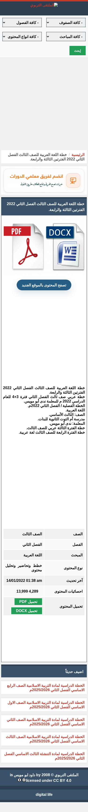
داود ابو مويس (24, 775)
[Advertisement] (44, 104)
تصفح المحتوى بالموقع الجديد (44, 285)
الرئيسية (78, 155)
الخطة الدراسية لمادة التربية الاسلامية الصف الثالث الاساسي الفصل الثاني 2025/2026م (45, 739)
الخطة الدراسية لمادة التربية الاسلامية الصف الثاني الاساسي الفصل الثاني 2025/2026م (45, 722)
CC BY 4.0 (62, 780)
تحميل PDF (28, 602)
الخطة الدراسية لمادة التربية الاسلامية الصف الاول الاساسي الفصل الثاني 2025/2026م (46, 705)
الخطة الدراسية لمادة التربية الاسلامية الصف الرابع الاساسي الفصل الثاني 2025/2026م (45, 687)
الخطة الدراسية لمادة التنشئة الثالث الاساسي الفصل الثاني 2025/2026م (44, 756)
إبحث (77, 50)
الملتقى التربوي (66, 775)
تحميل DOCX (26, 611)
